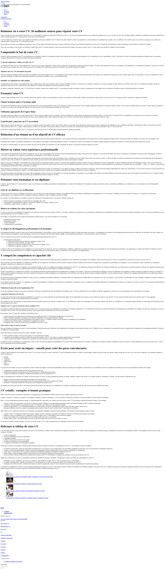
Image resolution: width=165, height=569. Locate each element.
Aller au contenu (5, 1)
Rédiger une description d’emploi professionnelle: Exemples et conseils (25, 491)
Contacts (3, 550)
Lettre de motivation (6, 535)
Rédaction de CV (5, 526)
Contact (3, 18)
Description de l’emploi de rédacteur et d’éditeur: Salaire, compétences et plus (27, 498)
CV (2, 532)
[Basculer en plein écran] (5, 566)
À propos (3, 547)
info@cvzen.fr (8, 513)
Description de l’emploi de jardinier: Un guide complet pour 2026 (24, 483)
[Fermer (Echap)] (1, 566)
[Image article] (9, 475)
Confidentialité (5, 555)
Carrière (3, 541)
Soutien (3, 552)
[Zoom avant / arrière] (6, 566)
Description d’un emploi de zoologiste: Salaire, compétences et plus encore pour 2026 (29, 476)
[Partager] (3, 566)
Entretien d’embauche (7, 538)
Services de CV (5, 523)
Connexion (4, 17)
